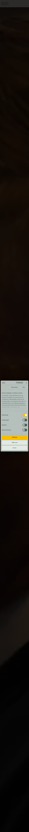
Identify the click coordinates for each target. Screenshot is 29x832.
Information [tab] (14, 387)
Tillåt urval (14, 442)
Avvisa (14, 447)
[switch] (25, 420)
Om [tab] (24, 387)
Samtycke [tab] (5, 387)
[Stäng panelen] (26, 382)
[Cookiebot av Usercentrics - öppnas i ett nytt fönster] (17, 383)
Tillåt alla (14, 437)
